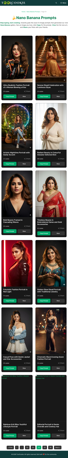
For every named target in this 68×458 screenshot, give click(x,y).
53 (33, 447)
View (24, 96)
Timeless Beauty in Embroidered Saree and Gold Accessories (49, 222)
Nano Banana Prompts (33, 11)
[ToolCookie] (13, 3)
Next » (57, 447)
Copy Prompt (10, 96)
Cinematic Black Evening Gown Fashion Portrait (50, 358)
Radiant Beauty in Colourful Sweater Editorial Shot (49, 154)
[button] (56, 3)
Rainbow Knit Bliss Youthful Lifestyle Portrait (15, 425)
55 (45, 447)
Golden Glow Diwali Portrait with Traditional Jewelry (49, 290)
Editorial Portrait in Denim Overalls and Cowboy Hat (48, 425)
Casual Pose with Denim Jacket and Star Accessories (16, 358)
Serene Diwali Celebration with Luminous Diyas (50, 86)
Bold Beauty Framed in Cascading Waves (12, 221)
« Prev (10, 447)
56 (50, 447)
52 (27, 447)
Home (23, 11)
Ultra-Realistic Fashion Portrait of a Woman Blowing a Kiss (16, 86)
